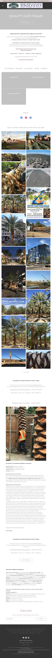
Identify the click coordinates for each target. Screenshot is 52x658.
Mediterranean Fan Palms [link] (38, 628)
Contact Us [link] (15, 632)
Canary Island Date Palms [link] (24, 628)
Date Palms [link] (13, 628)
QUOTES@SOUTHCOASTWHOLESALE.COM (20, 389)
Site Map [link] (38, 632)
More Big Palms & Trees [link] (32, 630)
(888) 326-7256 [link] (26, 644)
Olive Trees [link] (11, 630)
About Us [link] (41, 630)
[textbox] (20, 619)
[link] (25, 5)
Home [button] (8, 628)
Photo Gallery (26, 22)
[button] (3, 5)
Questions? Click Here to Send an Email (15, 527)
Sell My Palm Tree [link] (23, 632)
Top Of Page (25, 560)
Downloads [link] (32, 632)
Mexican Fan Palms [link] (20, 630)
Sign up (41, 618)
